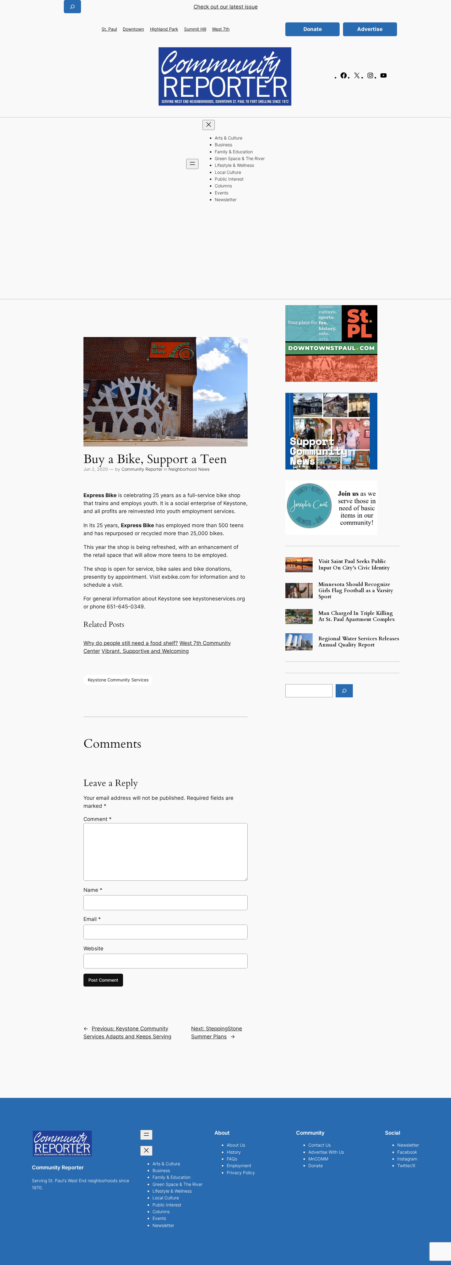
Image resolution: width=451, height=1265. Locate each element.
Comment (97, 819)
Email (92, 919)
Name (92, 890)
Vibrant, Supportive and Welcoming (145, 651)
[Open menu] (192, 164)
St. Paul (109, 29)
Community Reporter (142, 469)
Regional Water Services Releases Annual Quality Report (358, 642)
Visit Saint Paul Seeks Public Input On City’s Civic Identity (354, 564)
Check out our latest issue (226, 7)
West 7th (220, 29)
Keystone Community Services (118, 679)
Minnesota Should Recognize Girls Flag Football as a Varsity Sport (355, 590)
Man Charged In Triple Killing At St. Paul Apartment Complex (356, 616)
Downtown (133, 29)
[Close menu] (208, 125)
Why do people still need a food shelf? (130, 643)
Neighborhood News (189, 469)
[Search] (344, 690)
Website (93, 948)
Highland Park (164, 29)
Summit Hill (195, 29)
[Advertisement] (225, 253)
